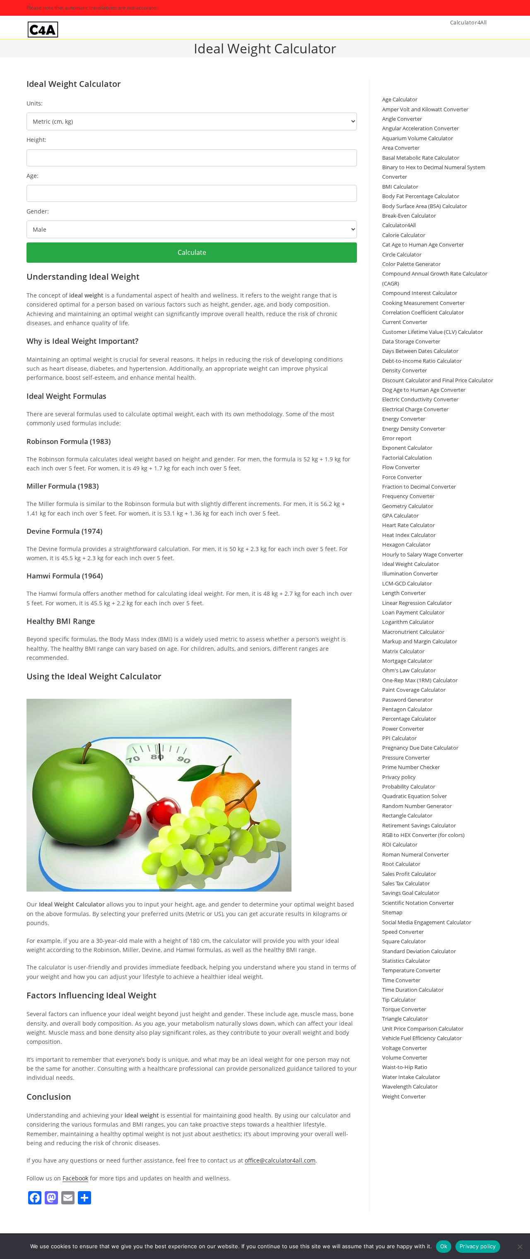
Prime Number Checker (411, 767)
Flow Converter (401, 467)
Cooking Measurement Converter (423, 303)
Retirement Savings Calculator (419, 825)
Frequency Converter (408, 496)
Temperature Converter (411, 970)
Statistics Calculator (406, 960)
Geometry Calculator (407, 506)
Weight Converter (404, 1096)
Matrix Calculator (403, 651)
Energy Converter (403, 418)
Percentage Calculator (409, 718)
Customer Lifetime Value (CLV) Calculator (432, 332)
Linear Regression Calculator (417, 603)
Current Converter (404, 322)
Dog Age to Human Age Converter (423, 389)
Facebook (75, 1178)
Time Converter (401, 980)
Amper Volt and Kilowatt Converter (425, 109)
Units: (34, 103)
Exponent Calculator (407, 447)
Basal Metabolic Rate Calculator (420, 157)
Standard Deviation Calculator (419, 951)
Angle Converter (402, 118)
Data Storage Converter (411, 341)
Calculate (192, 252)
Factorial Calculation (407, 457)
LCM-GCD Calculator (407, 583)
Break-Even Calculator (409, 215)
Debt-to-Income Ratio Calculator (422, 361)
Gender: (37, 211)
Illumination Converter (410, 573)
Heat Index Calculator (409, 535)
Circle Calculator (402, 254)
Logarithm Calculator (408, 622)
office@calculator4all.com (280, 1160)
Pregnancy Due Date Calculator (420, 747)
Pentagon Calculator (407, 709)
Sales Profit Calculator (409, 874)
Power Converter (403, 728)
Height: (36, 140)
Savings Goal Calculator (410, 893)
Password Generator (407, 699)
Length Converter (404, 593)
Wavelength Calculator (410, 1086)
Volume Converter (404, 1057)
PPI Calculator (399, 738)
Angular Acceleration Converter (420, 128)
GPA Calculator (400, 515)
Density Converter (404, 370)
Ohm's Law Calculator (409, 670)
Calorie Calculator (403, 235)
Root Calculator (401, 864)
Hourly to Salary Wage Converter (422, 554)
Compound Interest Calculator (419, 293)
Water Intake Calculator (411, 1077)
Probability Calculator (408, 786)
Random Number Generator (417, 806)
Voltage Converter (404, 1048)
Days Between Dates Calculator (420, 351)
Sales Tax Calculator (406, 883)
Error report (397, 438)
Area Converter (400, 147)
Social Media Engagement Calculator (426, 922)
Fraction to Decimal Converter (419, 486)
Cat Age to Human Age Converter (423, 244)
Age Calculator (399, 99)
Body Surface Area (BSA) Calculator (424, 206)
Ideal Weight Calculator (410, 564)
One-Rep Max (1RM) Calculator (420, 680)
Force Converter (402, 477)
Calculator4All (399, 225)
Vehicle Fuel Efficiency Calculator (422, 1038)
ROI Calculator (399, 844)
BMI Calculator (400, 186)
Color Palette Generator (411, 264)
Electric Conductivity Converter (420, 399)
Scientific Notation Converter (418, 902)
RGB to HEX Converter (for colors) (423, 835)
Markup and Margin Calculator (419, 641)
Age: (32, 176)
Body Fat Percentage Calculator (420, 196)
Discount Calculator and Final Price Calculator (437, 380)
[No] (520, 1246)
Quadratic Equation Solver (414, 796)
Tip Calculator (399, 999)
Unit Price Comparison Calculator (422, 1028)
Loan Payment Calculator (413, 612)
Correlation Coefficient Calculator (423, 312)
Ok (444, 1246)
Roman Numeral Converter (415, 854)
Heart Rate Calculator (408, 525)
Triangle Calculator (405, 1018)
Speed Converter (403, 931)
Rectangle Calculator (407, 815)
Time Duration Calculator (412, 989)
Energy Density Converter (413, 428)
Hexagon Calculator (406, 544)
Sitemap (392, 912)
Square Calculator (404, 941)
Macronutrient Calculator (413, 631)
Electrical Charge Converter (415, 409)
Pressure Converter (406, 757)
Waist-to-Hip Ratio (404, 1067)
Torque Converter (404, 1009)
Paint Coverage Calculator (414, 689)
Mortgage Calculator (407, 660)
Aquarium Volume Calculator (417, 138)
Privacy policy (399, 777)
